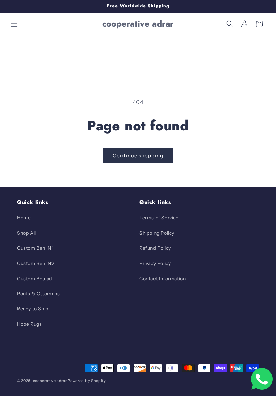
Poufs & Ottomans (38, 294)
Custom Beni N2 (35, 263)
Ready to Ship (32, 309)
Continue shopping (138, 155)
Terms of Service (159, 218)
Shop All (26, 233)
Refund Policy (155, 248)
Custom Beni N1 (35, 248)
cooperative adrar (50, 380)
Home (24, 218)
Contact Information (162, 279)
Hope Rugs (29, 324)
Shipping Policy (156, 233)
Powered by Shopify (87, 380)
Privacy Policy (155, 263)
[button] (14, 23)
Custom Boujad (34, 279)
